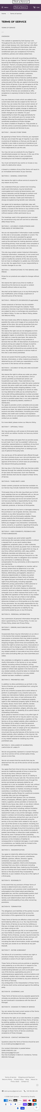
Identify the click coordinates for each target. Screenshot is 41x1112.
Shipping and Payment (26, 1077)
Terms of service (10, 1077)
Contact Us (25, 1081)
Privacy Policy (19, 1079)
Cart (37, 7)
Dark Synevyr (14, 1096)
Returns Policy (7, 1079)
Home (4, 13)
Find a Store (15, 1081)
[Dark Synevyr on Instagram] (37, 1085)
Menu (6, 7)
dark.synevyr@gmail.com (13, 1091)
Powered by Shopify (28, 1096)
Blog (27, 1079)
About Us (34, 1079)
